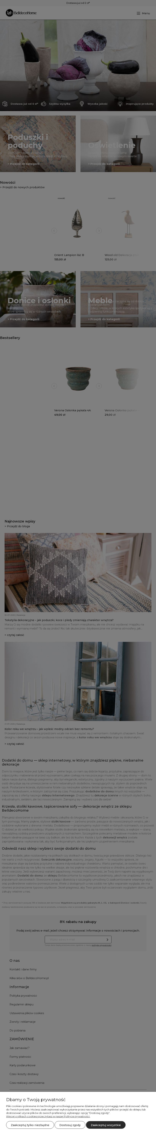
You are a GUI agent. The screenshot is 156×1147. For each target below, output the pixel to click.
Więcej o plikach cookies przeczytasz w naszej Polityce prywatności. (48, 1116)
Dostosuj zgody (70, 1125)
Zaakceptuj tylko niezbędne (30, 1125)
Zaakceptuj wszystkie (106, 1125)
